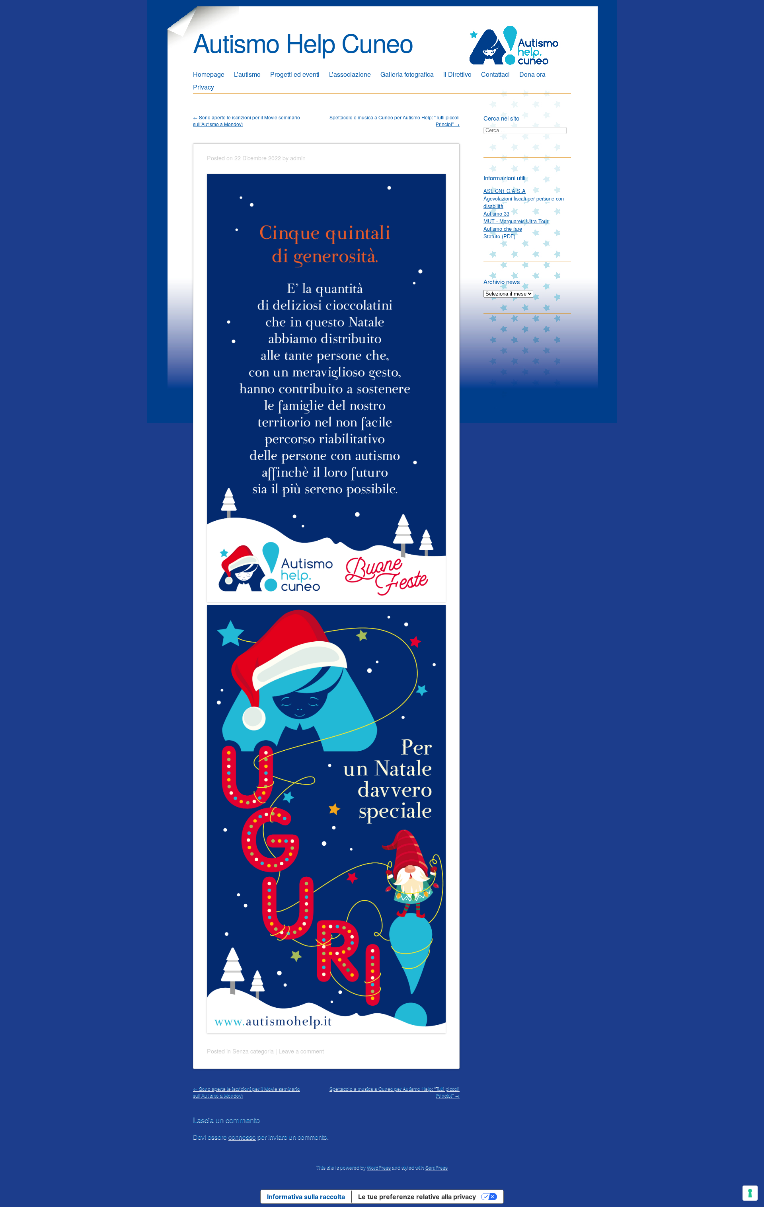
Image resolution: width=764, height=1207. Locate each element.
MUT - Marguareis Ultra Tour (515, 221)
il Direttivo (457, 74)
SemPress (436, 1167)
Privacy (203, 86)
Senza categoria (253, 1051)
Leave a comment (301, 1051)
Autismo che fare (502, 228)
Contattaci (495, 74)
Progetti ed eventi (295, 74)
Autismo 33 (496, 213)
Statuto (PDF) (499, 236)
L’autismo (247, 74)
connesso (242, 1136)
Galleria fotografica (407, 74)
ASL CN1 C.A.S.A (504, 191)
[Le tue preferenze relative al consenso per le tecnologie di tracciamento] (750, 1193)
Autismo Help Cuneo (303, 42)
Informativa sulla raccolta (306, 1197)
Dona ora (532, 74)
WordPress (379, 1167)
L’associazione (350, 74)
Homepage (208, 74)
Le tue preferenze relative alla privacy (417, 1197)
